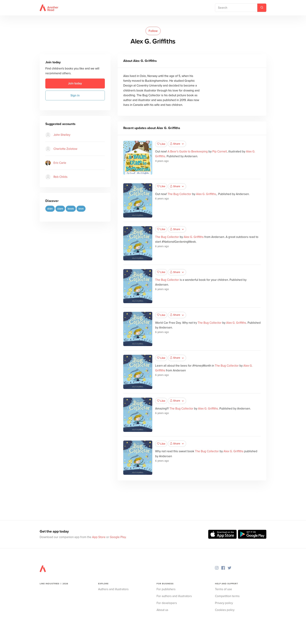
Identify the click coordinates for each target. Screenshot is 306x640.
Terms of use (223, 589)
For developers (167, 603)
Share (176, 143)
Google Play (118, 537)
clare (60, 208)
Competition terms (227, 596)
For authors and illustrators (174, 596)
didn (50, 208)
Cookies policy (224, 610)
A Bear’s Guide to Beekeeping (188, 151)
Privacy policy (224, 603)
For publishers (166, 589)
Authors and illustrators (113, 589)
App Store (99, 537)
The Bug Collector (179, 194)
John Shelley (61, 135)
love (81, 208)
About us (162, 610)
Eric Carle (59, 163)
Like (162, 144)
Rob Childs (60, 177)
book (71, 208)
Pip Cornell (219, 151)
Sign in (75, 96)
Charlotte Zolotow (65, 149)
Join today (75, 83)
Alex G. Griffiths (206, 194)
